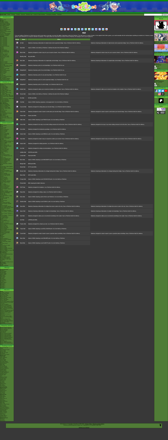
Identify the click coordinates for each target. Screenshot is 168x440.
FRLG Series (2, 279)
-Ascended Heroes (4, 361)
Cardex (1, 52)
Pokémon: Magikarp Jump (5, 158)
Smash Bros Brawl (4, 218)
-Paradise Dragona (4, 409)
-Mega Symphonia (3, 401)
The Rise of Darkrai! (4, 304)
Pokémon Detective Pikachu (6, 323)
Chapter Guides (3, 273)
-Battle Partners (3, 406)
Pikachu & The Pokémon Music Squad (6, 344)
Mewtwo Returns (3, 296)
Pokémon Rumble (3, 205)
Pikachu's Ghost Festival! (5, 334)
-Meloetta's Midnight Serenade (6, 311)
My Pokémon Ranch (4, 217)
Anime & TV (7, 82)
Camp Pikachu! (3, 331)
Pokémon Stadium (3, 249)
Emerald (1, 221)
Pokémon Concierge (4, 116)
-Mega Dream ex (3, 398)
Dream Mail (22, 94)
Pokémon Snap (3, 246)
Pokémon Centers (3, 62)
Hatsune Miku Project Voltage (6, 65)
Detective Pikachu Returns (5, 137)
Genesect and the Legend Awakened (5, 313)
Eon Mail (22, 98)
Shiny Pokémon (3, 102)
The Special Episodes (4, 100)
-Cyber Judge (3, 414)
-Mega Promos (3, 388)
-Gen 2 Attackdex (3, 38)
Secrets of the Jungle (4, 321)
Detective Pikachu (3, 161)
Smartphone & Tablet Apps (5, 258)
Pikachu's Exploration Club (5, 336)
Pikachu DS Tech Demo (5, 231)
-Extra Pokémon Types (4, 349)
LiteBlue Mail (23, 152)
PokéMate (2, 234)
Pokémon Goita (3, 263)
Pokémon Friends (3, 131)
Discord (23, 14)
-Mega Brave (2, 400)
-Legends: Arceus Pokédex (5, 31)
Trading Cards (7, 346)
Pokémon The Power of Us (5, 319)
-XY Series (2, 381)
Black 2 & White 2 (3, 184)
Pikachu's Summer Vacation (5, 327)
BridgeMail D (23, 65)
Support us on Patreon (84, 427)
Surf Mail (22, 219)
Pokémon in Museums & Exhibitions (5, 67)
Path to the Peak (3, 110)
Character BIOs (3, 271)
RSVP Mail (22, 187)
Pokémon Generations (4, 104)
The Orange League (4, 87)
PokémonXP (2, 64)
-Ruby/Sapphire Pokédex (5, 23)
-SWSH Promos (3, 390)
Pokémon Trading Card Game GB (7, 250)
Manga (6, 267)
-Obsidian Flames (3, 376)
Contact (18, 14)
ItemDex (2, 47)
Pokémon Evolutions (4, 106)
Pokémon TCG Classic (4, 354)
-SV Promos (2, 389)
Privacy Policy (88, 424)
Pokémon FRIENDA (4, 265)
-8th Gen (2, 59)
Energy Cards (3, 351)
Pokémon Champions (4, 129)
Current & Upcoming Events (5, 76)
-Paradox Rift (2, 374)
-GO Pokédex (3, 32)
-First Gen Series (3, 386)
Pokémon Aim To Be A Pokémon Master (6, 97)
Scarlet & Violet (3, 127)
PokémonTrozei (3, 230)
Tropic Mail (22, 228)
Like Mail (22, 148)
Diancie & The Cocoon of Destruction (5, 314)
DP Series (2, 281)
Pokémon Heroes (3, 298)
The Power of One (3, 294)
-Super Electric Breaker (4, 408)
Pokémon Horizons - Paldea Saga (7, 98)
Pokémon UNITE (3, 135)
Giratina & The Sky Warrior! (5, 305)
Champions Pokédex (51, 14)
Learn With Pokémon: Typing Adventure (6, 196)
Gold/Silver (2, 236)
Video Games (7, 123)
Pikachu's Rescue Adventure (6, 328)
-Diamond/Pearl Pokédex (5, 24)
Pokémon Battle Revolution (5, 210)
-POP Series (2, 393)
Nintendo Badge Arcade (5, 182)
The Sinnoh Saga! (3, 91)
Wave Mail (22, 238)
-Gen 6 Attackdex (3, 42)
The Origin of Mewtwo (4, 292)
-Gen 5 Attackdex (3, 41)
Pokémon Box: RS (4, 226)
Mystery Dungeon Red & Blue (6, 229)
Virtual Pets (2, 259)
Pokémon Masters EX (4, 134)
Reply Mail (22, 192)
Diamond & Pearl (3, 200)
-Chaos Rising (3, 359)
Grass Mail (22, 124)
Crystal (1, 237)
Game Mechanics (3, 54)
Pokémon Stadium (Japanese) (6, 248)
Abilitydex (2, 49)
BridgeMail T (23, 79)
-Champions (2, 57)
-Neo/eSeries (2, 385)
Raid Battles (2, 353)
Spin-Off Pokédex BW (4, 51)
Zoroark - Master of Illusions (6, 307)
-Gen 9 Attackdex (3, 45)
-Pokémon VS (3, 416)
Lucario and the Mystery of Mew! (7, 301)
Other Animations (3, 114)
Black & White (3, 183)
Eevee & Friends (3, 341)
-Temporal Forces (3, 373)
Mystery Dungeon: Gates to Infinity (5, 189)
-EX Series (2, 384)
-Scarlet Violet (3, 378)
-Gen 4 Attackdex (3, 40)
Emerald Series (3, 280)
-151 (1, 375)
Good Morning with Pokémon (6, 113)
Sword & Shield (3, 140)
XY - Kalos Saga (3, 93)
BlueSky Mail (23, 56)
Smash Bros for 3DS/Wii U (5, 181)
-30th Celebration (3, 357)
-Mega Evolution (3, 363)
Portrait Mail (23, 183)
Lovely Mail (22, 155)
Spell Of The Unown (4, 295)
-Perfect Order (3, 360)
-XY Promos (2, 392)
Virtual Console (3, 256)
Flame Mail (22, 111)
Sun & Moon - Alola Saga (5, 94)
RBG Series (2, 275)
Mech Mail (22, 159)
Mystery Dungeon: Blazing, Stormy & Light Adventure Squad (6, 207)
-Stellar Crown (3, 370)
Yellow (1, 244)
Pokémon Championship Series (6, 63)
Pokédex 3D (2, 193)
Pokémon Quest (3, 162)
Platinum (2, 201)
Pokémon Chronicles (4, 99)
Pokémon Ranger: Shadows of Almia (6, 214)
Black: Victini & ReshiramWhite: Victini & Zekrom (6, 309)
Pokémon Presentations (5, 70)
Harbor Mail (22, 134)
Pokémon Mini (3, 240)
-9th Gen (2, 58)
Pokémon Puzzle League (5, 245)
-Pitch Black (2, 358)
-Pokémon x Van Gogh (4, 68)
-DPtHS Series (3, 383)
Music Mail (22, 175)
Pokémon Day (3, 69)
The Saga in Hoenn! (4, 89)
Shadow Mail (23, 201)
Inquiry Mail (22, 143)
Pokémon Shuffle (3, 173)
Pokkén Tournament (4, 179)
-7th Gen (2, 60)
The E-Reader (3, 233)
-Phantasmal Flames (4, 362)
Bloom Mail (22, 52)
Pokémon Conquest (4, 190)
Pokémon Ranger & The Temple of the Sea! (6, 303)
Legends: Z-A (3, 128)
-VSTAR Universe (3, 415)
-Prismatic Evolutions (4, 368)
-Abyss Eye (2, 395)
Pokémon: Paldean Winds (5, 108)
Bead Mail (22, 47)
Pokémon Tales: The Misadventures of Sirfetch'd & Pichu (6, 118)
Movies (7, 290)
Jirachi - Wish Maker (4, 299)
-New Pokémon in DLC (4, 79)
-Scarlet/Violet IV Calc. (4, 55)
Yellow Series (2, 276)
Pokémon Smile (3, 147)
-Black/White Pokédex (4, 25)
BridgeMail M (23, 70)
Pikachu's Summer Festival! (5, 333)
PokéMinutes (2, 111)
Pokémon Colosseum (4, 222)
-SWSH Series (3, 379)
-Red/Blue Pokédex (4, 21)
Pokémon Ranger (3, 228)
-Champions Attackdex (4, 46)
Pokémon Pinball (3, 247)
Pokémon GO (3, 132)
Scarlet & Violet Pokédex (39, 14)
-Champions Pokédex (4, 35)
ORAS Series (2, 286)
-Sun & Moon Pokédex (4, 27)
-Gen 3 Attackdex (3, 39)
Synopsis (157, 84)
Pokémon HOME (3, 143)
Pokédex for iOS (3, 198)
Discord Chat (2, 75)
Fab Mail (22, 102)
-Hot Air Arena (3, 405)
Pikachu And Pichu (4, 329)
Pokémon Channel (3, 225)
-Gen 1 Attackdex (3, 37)
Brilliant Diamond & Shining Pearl (6, 141)
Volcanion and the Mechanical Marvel (6, 317)
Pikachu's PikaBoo (4, 330)
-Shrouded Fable (3, 371)
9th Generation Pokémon (5, 78)
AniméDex (2, 84)
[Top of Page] (160, 425)
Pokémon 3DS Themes (5, 257)
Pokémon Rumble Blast (5, 192)
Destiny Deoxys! (3, 300)
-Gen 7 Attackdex (3, 43)
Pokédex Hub (29, 14)
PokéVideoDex (3, 112)
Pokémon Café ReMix (4, 133)
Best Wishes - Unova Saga (5, 92)
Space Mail (22, 211)
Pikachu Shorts (7, 325)
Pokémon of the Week (4, 56)
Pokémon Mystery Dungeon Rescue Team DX (5, 146)
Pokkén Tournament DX (5, 160)
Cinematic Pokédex (4, 53)
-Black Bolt (2, 364)
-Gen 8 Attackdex (3, 44)
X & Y (1, 165)
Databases (7, 17)
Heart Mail (22, 138)
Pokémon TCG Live (4, 151)
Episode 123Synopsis (157, 65)
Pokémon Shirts (3, 72)
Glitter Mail (22, 119)
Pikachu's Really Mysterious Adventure (6, 340)
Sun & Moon (2, 153)
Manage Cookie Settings (98, 424)
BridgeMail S (23, 74)
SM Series (2, 287)
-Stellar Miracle (3, 410)
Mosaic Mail (23, 171)
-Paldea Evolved (3, 377)
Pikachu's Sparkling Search (5, 338)
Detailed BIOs (3, 272)
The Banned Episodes (4, 101)
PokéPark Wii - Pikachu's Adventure (5, 209)
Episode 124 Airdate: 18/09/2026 (159, 81)
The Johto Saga (3, 88)
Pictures (158, 68)
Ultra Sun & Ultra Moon (5, 154)
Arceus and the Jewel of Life (6, 306)
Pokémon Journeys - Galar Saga (6, 95)
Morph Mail (22, 167)
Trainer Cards (3, 350)
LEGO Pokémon (3, 71)
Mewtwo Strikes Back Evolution (6, 320)
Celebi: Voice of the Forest (5, 297)
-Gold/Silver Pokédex (4, 22)
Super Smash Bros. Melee (5, 241)
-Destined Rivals (3, 366)
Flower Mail (22, 115)
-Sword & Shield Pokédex (5, 29)
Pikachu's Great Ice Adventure (6, 337)
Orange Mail (23, 179)
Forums (13, 14)
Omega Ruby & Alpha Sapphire (6, 166)
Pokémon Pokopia (3, 130)
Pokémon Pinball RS (4, 227)
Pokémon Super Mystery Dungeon (5, 176)
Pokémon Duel (3, 180)
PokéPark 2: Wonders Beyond (6, 191)
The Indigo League (4, 86)
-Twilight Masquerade (4, 372)
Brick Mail (22, 60)
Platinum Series (3, 282)
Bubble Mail (22, 89)
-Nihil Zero (2, 397)
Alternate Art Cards (4, 352)
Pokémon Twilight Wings (5, 105)
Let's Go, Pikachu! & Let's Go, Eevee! (6, 156)
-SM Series (2, 380)
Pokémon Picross (3, 177)
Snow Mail (22, 206)
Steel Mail (22, 215)
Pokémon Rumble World (5, 174)
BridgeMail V (23, 84)
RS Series (2, 278)
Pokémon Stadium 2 (4, 238)
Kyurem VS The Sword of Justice (7, 310)
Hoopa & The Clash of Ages (5, 315)
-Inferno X (2, 399)
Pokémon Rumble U (4, 187)
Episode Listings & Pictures (5, 83)
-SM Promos (2, 391)
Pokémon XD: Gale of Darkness (6, 223)
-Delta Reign (2, 356)
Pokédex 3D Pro (3, 194)
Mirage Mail (22, 163)
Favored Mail (23, 106)
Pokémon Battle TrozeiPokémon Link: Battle (6, 169)
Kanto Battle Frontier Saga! (5, 90)
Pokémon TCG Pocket (4, 138)
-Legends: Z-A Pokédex (5, 34)
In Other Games (3, 255)
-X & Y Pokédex (3, 26)
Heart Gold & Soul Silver (5, 202)
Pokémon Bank (3, 167)
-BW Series (2, 382)
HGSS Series (2, 283)
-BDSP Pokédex (3, 30)
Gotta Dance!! (3, 332)
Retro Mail (22, 196)
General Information (4, 269)
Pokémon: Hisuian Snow (5, 107)
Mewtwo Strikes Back (4, 293)
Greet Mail (22, 129)
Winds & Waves (3, 125)
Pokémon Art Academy (4, 170)
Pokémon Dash (3, 224)
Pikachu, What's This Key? (5, 342)
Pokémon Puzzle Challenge (5, 239)
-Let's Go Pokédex (4, 28)
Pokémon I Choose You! (5, 318)
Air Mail (21, 43)
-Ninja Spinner (3, 396)
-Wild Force (2, 413)
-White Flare (2, 365)
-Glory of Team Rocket (4, 404)
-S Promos (2, 419)
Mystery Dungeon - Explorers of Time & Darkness (6, 216)
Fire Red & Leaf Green (4, 220)
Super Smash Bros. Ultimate (6, 163)
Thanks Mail (23, 223)
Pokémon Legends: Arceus (5, 142)
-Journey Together (3, 367)
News (1, 18)
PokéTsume (2, 120)
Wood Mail (22, 243)
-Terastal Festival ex (4, 407)
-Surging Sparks (3, 369)
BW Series (2, 284)
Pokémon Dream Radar (5, 185)
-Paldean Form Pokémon (5, 80)
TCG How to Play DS (4, 197)
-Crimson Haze (3, 412)
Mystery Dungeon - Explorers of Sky (6, 212)
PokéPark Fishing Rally (5, 232)
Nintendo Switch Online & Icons (6, 261)
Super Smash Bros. (4, 251)
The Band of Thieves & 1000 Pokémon (6, 172)
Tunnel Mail (22, 233)
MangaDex (2, 270)
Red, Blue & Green (4, 243)
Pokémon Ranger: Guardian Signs (5, 204)
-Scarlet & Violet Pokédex (5, 33)
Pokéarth (59, 14)
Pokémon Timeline (4, 61)
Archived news (3, 19)
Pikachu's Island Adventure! (5, 335)
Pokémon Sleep (3, 136)
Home (8, 14)
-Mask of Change (3, 411)
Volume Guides (3, 274)
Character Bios (3, 85)
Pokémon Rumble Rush (5, 159)
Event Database (3, 77)
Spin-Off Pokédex (3, 50)
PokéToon (2, 109)
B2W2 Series (2, 285)
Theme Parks (3, 73)
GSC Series (2, 277)
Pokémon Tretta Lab (4, 186)
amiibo (1, 260)
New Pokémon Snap (4, 149)
